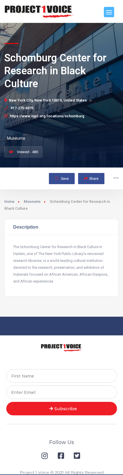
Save (64, 178)
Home (9, 201)
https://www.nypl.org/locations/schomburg (47, 116)
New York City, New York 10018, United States (48, 100)
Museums (32, 201)
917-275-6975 (21, 108)
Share (93, 178)
